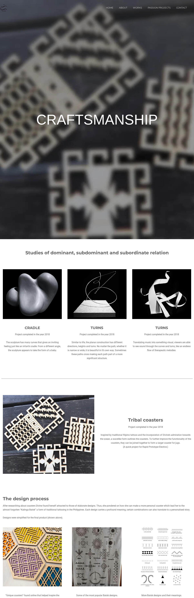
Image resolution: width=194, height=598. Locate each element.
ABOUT (123, 7)
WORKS (137, 7)
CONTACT (181, 7)
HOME (109, 7)
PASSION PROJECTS (159, 7)
